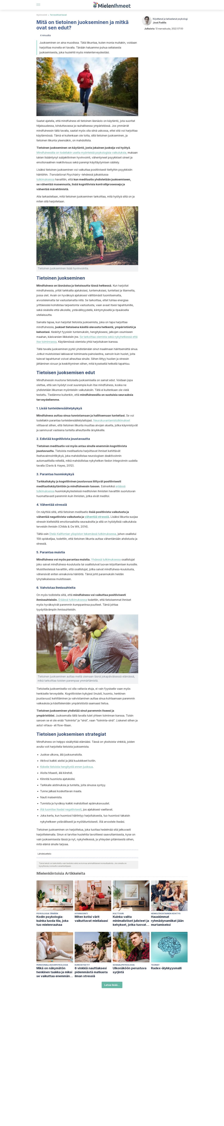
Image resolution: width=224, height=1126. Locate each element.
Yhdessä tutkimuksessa (106, 559)
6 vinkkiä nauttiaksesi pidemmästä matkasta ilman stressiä (91, 972)
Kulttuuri (118, 913)
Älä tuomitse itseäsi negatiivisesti (61, 809)
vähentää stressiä (97, 516)
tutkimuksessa (45, 179)
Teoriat (155, 965)
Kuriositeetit (82, 965)
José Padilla (159, 22)
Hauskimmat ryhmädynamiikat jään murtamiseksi (167, 921)
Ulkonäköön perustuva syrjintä (129, 970)
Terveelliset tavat (58, 15)
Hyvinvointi (41, 15)
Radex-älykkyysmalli (166, 968)
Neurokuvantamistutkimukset (111, 420)
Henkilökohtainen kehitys (165, 913)
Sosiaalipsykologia (124, 965)
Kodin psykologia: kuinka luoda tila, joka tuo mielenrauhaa (52, 921)
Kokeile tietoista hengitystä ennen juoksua (66, 766)
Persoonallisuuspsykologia (52, 965)
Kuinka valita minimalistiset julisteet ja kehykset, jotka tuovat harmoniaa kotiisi (131, 921)
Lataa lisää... (112, 984)
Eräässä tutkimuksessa (72, 599)
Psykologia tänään (47, 913)
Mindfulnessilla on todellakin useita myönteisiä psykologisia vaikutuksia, (81, 152)
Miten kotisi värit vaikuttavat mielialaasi (91, 919)
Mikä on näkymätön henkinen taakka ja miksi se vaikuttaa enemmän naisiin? (54, 972)
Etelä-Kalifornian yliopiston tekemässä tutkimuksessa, (83, 533)
